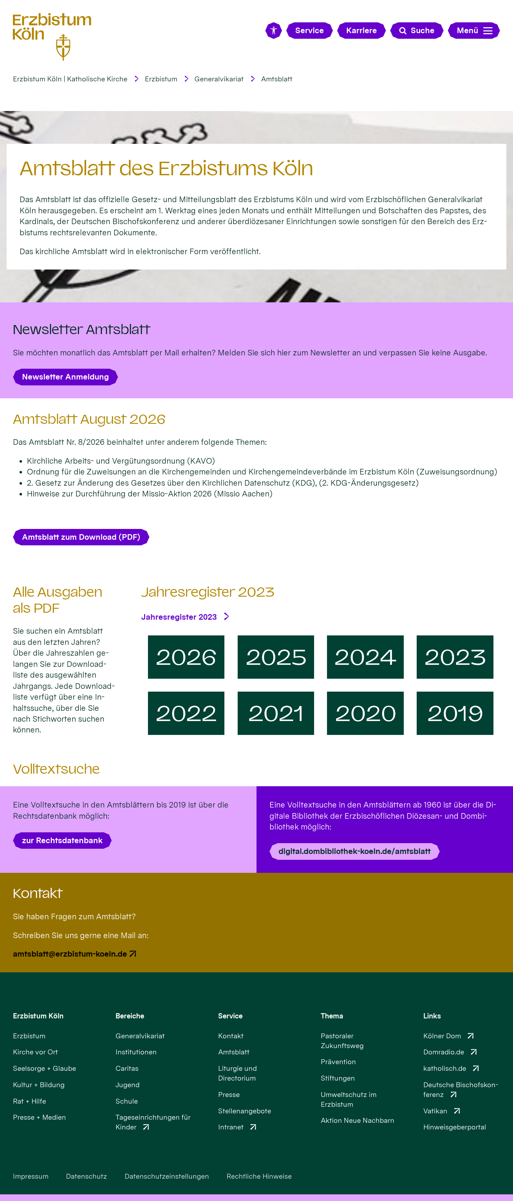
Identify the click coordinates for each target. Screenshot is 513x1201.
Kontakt (38, 893)
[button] (186, 656)
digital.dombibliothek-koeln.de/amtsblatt (354, 851)
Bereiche (130, 1016)
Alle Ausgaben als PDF (57, 600)
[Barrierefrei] (273, 30)
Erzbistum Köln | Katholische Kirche (70, 79)
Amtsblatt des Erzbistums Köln (166, 168)
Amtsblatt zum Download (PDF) (81, 536)
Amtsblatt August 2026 (89, 419)
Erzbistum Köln (38, 1016)
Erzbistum (161, 79)
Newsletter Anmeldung (65, 376)
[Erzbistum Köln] (52, 37)
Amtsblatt (276, 79)
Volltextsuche (56, 769)
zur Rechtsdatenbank (62, 840)
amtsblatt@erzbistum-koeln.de (70, 953)
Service (230, 1016)
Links (432, 1016)
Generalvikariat (219, 79)
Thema (332, 1016)
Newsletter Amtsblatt (81, 329)
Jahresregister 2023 (208, 592)
